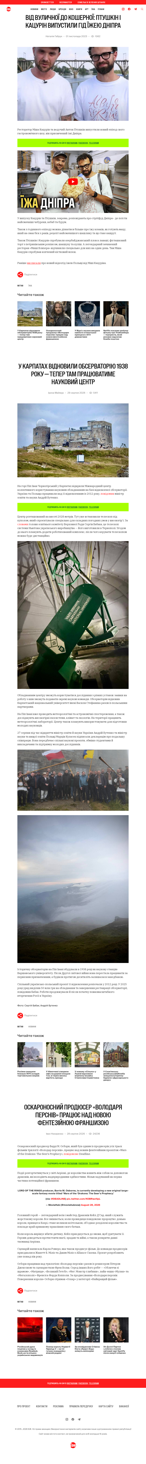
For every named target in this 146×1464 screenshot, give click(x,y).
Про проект (23, 1406)
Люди (53, 9)
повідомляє (71, 1154)
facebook (83, 143)
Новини (34, 9)
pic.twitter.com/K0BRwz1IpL (83, 1199)
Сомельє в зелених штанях (91, 2)
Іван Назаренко (54, 1134)
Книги (79, 9)
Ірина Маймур (56, 393)
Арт (87, 9)
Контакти (41, 1406)
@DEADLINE (58, 1199)
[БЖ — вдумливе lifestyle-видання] (9, 9)
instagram (72, 143)
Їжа (93, 9)
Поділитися (30, 275)
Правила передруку (81, 1406)
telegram (94, 143)
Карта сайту (106, 1406)
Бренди (62, 9)
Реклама (58, 1406)
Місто (44, 9)
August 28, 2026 (90, 1205)
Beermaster (65, 2)
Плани (101, 9)
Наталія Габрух (54, 36)
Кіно (71, 9)
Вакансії (124, 1406)
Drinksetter (47, 2)
